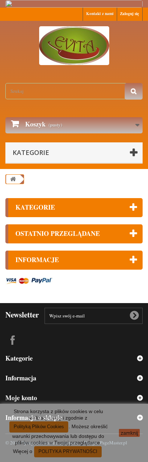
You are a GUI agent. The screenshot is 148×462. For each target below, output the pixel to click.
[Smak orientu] (74, 45)
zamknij (129, 433)
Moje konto (21, 397)
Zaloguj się (129, 14)
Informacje (37, 259)
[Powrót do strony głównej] (13, 179)
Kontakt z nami (100, 14)
